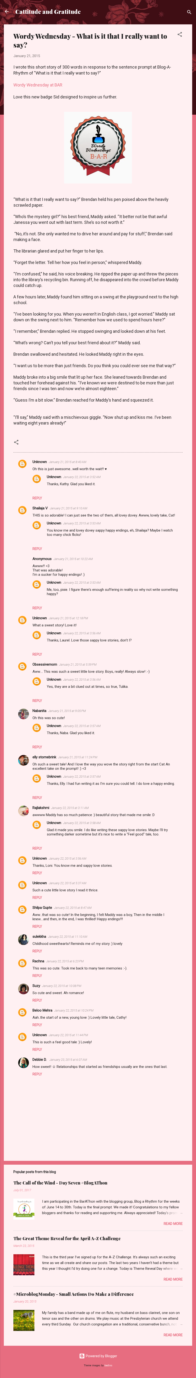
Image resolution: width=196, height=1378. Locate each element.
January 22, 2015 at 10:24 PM (73, 1010)
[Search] (189, 13)
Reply (37, 498)
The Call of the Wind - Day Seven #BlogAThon (60, 1183)
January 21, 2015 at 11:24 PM (77, 757)
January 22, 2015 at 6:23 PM (65, 961)
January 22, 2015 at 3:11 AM (70, 808)
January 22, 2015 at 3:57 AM (82, 726)
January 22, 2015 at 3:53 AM (82, 523)
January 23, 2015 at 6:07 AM (68, 1059)
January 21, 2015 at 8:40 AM (67, 462)
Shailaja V (40, 508)
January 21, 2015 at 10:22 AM (73, 559)
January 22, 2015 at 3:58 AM (82, 823)
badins (108, 1365)
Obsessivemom (45, 664)
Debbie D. (40, 1059)
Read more (173, 1224)
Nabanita (39, 711)
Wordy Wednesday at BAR (37, 84)
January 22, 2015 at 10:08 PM (61, 986)
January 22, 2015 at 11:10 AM (67, 936)
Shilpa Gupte (42, 907)
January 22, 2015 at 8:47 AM (73, 908)
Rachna (38, 961)
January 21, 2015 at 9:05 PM (67, 711)
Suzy (36, 986)
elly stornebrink (44, 757)
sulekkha (39, 936)
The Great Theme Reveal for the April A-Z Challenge (67, 1238)
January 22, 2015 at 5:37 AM (67, 883)
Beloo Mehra (42, 1010)
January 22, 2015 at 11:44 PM (68, 1035)
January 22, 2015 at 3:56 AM (82, 633)
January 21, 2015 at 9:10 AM (68, 508)
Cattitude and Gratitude (48, 11)
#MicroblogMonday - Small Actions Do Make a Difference (73, 1294)
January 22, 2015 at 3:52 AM (82, 477)
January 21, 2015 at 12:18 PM (68, 618)
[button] (180, 35)
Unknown (40, 462)
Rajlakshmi (41, 808)
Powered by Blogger (101, 1356)
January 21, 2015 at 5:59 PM (78, 664)
